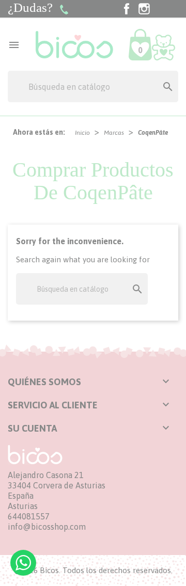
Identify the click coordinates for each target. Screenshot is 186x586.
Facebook (126, 9)
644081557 (29, 516)
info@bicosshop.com (47, 526)
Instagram (144, 9)
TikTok (161, 9)
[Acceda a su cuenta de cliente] (163, 47)
